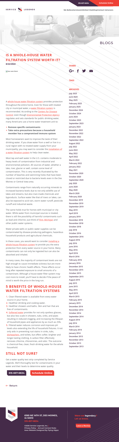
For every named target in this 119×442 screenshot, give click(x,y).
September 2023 (76, 123)
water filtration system (42, 108)
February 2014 (75, 330)
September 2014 (76, 316)
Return (13, 385)
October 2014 (75, 313)
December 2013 (76, 336)
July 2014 (73, 323)
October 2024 (75, 113)
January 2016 (75, 263)
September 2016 (76, 236)
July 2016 (73, 243)
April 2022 (73, 156)
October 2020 (75, 176)
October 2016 (75, 233)
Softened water (16, 312)
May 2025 (73, 100)
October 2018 (75, 226)
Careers (110, 10)
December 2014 (76, 306)
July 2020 (73, 183)
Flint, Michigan (46, 219)
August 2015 (74, 280)
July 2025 (73, 93)
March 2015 (74, 296)
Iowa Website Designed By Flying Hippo (41, 430)
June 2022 (73, 150)
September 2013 (76, 346)
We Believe (68, 10)
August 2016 (74, 240)
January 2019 (75, 216)
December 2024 (76, 110)
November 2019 (76, 203)
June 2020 (73, 186)
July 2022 (73, 146)
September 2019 (76, 206)
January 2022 (75, 166)
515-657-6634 (83, 3)
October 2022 (75, 136)
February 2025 (75, 103)
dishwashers (13, 334)
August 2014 (74, 319)
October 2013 (75, 343)
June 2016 (73, 246)
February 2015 (75, 300)
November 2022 (76, 133)
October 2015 (75, 273)
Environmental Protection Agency (43, 114)
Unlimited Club (86, 10)
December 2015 (76, 266)
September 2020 (76, 180)
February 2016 (75, 260)
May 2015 (73, 290)
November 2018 (76, 223)
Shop (95, 10)
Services (76, 10)
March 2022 (74, 160)
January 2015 (75, 303)
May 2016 (73, 250)
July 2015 (73, 283)
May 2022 (73, 153)
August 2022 (74, 143)
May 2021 (73, 170)
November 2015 (76, 270)
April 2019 (73, 213)
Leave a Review (83, 426)
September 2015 (76, 276)
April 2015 (73, 293)
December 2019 (76, 200)
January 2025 (75, 106)
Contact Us (102, 10)
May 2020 (73, 190)
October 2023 (75, 120)
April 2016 (73, 253)
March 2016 (74, 256)
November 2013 (76, 340)
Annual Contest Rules (47, 428)
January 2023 (75, 126)
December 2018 (76, 220)
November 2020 (76, 173)
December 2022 (76, 130)
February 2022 (75, 163)
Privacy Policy (30, 428)
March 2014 (74, 326)
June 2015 (73, 286)
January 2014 (75, 333)
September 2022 (76, 140)
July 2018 (73, 230)
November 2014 (76, 310)
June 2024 (73, 116)
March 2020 (74, 193)
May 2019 (73, 210)
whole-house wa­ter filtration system (25, 101)
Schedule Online (106, 3)
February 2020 (75, 196)
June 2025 (73, 97)
